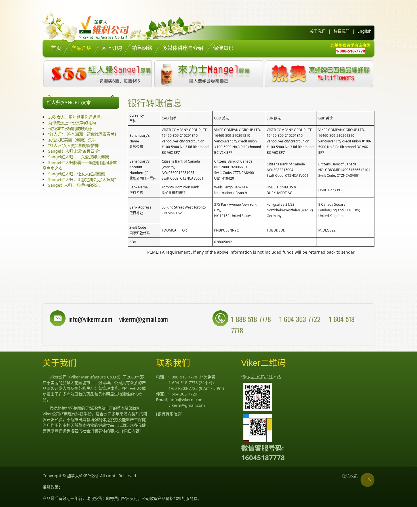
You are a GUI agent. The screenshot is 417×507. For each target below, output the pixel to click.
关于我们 (318, 31)
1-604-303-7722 (300, 319)
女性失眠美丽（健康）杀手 (72, 139)
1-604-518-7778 (183, 382)
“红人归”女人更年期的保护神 (73, 145)
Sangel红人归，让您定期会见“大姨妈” (82, 179)
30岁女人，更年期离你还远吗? (75, 117)
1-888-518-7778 (251, 319)
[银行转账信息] (169, 413)
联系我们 (341, 31)
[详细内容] (131, 431)
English (364, 31)
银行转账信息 (155, 102)
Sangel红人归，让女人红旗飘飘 (76, 173)
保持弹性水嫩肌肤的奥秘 (70, 128)
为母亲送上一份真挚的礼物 (72, 122)
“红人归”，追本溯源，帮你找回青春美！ (83, 134)
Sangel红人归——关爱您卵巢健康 (78, 156)
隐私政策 (350, 475)
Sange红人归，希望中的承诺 (74, 185)
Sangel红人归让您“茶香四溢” (74, 151)
